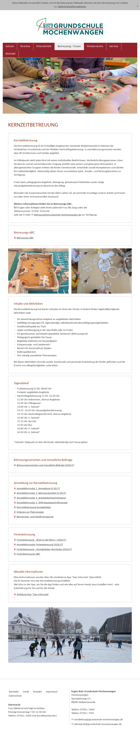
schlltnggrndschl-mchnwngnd (98, 719)
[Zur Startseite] (70, 27)
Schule (10, 46)
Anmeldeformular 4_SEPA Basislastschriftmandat (42, 503)
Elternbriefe (44, 46)
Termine (25, 46)
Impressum (52, 692)
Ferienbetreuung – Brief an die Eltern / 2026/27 (41, 540)
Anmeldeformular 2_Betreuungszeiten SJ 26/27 (41, 493)
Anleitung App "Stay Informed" (33, 594)
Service (113, 46)
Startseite (14, 692)
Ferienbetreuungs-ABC (28, 554)
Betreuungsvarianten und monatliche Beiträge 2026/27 (45, 465)
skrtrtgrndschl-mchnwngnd (97, 724)
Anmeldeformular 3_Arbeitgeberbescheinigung (41, 498)
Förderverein (95, 46)
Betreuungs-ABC (25, 238)
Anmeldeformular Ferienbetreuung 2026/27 (40, 544)
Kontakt (11, 53)
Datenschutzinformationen (72, 6)
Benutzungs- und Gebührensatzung (35, 517)
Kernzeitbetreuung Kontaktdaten (34, 507)
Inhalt (26, 692)
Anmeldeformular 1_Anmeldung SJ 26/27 (38, 488)
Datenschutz (15, 696)
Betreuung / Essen (69, 46)
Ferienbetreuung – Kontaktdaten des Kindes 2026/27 (44, 549)
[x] (138, 6)
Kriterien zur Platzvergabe (30, 512)
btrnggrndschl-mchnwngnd (57, 215)
